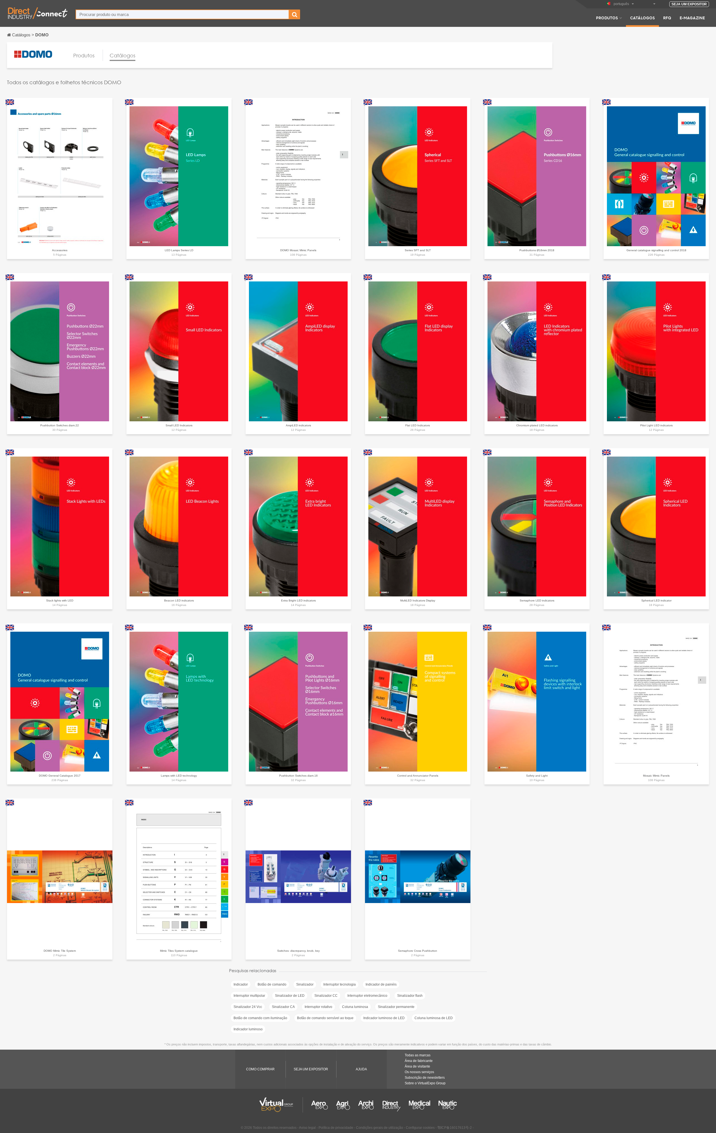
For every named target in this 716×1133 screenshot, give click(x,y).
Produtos (607, 17)
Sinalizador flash (410, 996)
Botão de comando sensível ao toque (325, 1018)
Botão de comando (272, 984)
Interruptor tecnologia (339, 984)
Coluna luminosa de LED (433, 1018)
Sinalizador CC (326, 996)
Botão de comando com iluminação (260, 1018)
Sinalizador (305, 984)
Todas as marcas (417, 1055)
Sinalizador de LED (290, 996)
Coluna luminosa (355, 1007)
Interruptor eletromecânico (367, 996)
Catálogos (642, 17)
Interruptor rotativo (318, 1007)
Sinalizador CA (283, 1007)
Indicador (241, 984)
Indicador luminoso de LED (384, 1018)
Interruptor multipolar (249, 996)
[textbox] (182, 14)
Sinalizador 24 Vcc (248, 1007)
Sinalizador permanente (396, 1007)
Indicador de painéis (381, 984)
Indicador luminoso (248, 1029)
